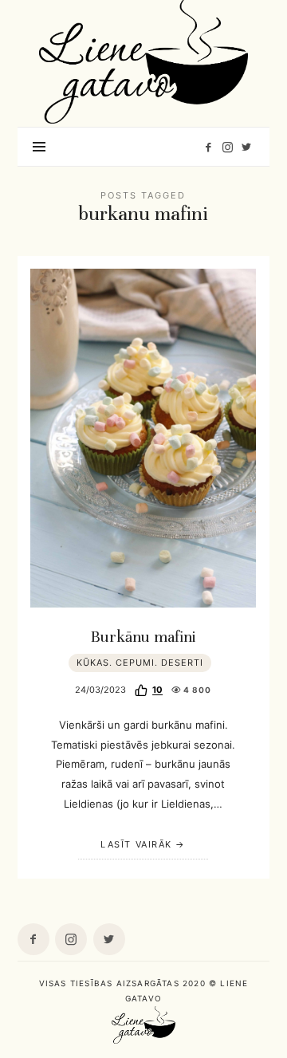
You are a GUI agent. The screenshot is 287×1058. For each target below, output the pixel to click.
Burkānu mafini (143, 637)
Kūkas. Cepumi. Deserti (140, 662)
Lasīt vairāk (135, 844)
